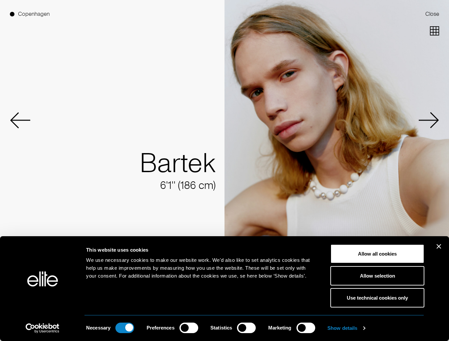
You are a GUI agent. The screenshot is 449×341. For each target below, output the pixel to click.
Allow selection (377, 276)
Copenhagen (34, 14)
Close (432, 14)
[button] (20, 120)
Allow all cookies (377, 254)
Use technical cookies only (377, 298)
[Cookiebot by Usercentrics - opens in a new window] (42, 328)
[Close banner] (439, 250)
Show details (342, 328)
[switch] (188, 328)
